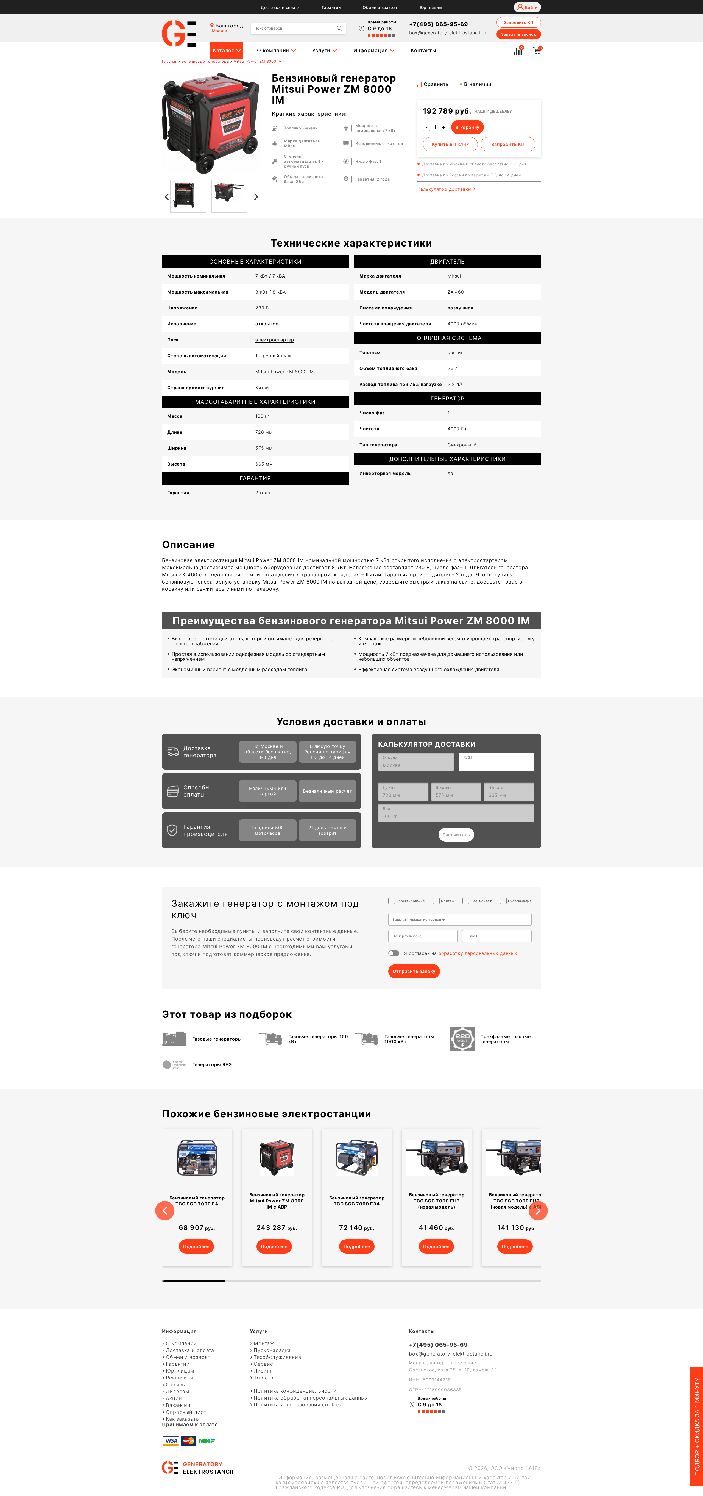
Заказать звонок (518, 34)
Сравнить (436, 84)
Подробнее (196, 1246)
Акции (174, 1398)
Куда (468, 757)
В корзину (467, 127)
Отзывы (176, 1384)
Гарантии (331, 7)
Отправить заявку (414, 971)
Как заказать (182, 1419)
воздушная (460, 308)
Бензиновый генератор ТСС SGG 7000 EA (197, 1201)
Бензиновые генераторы (206, 61)
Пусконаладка (272, 1350)
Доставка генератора (200, 752)
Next (257, 196)
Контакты (423, 50)
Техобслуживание (277, 1357)
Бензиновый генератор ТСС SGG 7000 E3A (357, 1201)
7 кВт (261, 276)
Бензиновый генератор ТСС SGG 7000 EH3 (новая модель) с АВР (517, 1201)
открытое (266, 324)
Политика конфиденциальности (295, 1391)
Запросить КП (519, 22)
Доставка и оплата (280, 7)
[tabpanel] (197, 1197)
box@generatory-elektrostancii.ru (447, 32)
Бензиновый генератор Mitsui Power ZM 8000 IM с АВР (277, 1201)
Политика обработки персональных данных (310, 1397)
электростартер (274, 339)
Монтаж (264, 1343)
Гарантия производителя (205, 830)
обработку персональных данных (478, 953)
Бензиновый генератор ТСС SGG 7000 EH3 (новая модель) (437, 1201)
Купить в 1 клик (450, 144)
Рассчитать (456, 834)
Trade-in (264, 1377)
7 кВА (277, 276)
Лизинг (263, 1370)
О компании (273, 50)
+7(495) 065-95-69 (438, 24)
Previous (166, 196)
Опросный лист (186, 1412)
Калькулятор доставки (444, 189)
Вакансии (178, 1405)
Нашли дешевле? (493, 111)
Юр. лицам (431, 7)
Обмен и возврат (380, 7)
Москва (219, 31)
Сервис (263, 1364)
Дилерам (177, 1391)
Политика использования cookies (297, 1404)
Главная (169, 61)
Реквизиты (179, 1377)
